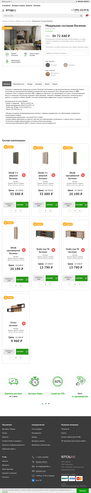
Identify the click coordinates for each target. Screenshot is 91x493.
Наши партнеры (7, 469)
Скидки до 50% (58, 393)
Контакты (37, 5)
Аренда (34, 437)
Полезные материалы (69, 425)
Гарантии (29, 5)
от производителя (80, 396)
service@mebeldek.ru (43, 466)
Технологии (65, 429)
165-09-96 (80, 10)
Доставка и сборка (18, 5)
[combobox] (67, 53)
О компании (6, 5)
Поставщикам (36, 433)
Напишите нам (41, 471)
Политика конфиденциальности (13, 445)
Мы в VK (39, 480)
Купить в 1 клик (9, 204)
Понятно (82, 491)
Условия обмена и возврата (11, 441)
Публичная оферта (8, 449)
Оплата (4, 433)
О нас (4, 457)
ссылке (5, 491)
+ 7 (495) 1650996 (42, 457)
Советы (63, 433)
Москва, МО (7, 1)
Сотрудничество (38, 425)
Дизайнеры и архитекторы (41, 445)
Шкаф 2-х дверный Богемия (13, 175)
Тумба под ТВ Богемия (42, 250)
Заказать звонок (83, 1)
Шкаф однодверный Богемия (72, 175)
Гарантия (5, 437)
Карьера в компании (9, 473)
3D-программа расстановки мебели (73, 441)
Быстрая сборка (35, 393)
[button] (42, 403)
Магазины (5, 465)
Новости (5, 461)
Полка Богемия (13, 324)
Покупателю (7, 425)
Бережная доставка (13, 393)
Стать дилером (37, 429)
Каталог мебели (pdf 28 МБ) (71, 437)
